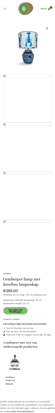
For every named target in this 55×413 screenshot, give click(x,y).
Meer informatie (19, 411)
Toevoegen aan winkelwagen (15, 310)
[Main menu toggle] (5, 9)
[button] (47, 28)
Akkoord (30, 411)
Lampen (7, 273)
